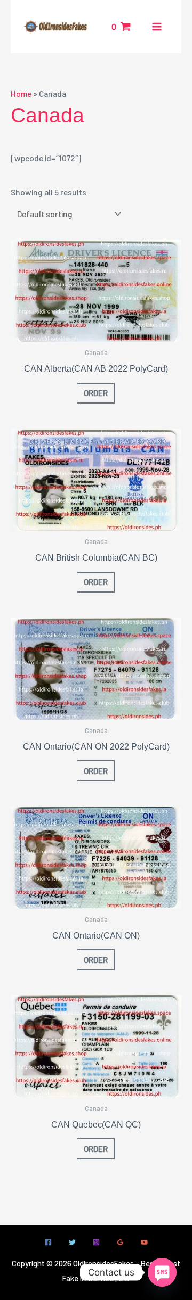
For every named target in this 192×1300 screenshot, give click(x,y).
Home (21, 93)
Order (96, 393)
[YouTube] (144, 1242)
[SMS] (162, 1272)
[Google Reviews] (120, 1242)
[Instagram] (96, 1242)
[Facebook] (48, 1242)
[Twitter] (72, 1242)
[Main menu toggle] (157, 26)
